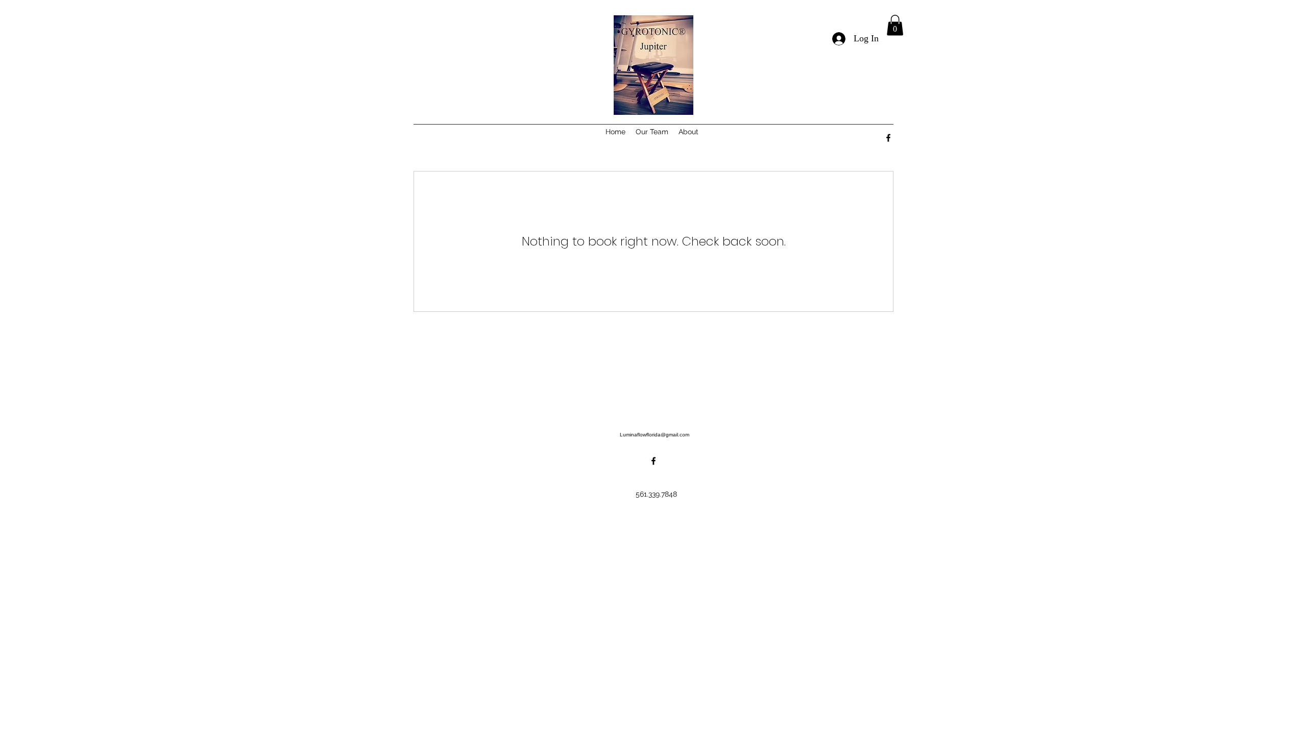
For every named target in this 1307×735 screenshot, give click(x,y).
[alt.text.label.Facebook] (888, 138)
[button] (895, 25)
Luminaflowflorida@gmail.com (654, 434)
